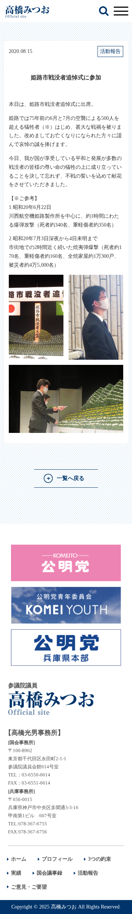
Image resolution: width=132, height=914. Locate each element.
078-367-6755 (32, 823)
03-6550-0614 (36, 775)
